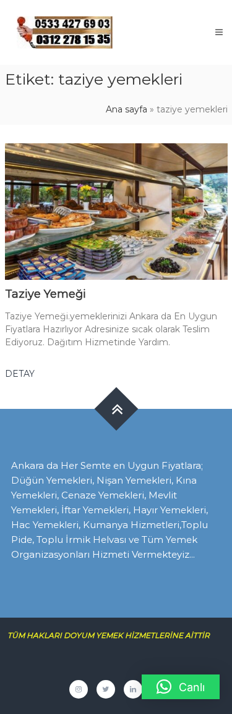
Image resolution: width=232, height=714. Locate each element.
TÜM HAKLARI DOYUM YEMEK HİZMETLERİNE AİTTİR (113, 635)
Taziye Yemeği (45, 294)
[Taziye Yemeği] (116, 210)
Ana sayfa (126, 109)
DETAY (20, 373)
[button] (181, 686)
